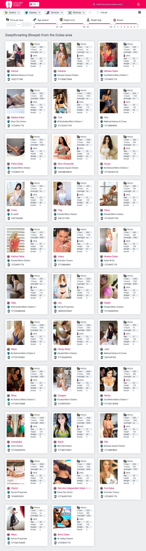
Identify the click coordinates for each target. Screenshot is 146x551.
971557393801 (18, 357)
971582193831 (65, 450)
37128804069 (111, 125)
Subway (32, 12)
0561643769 (110, 357)
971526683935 (111, 311)
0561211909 (63, 218)
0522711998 (17, 79)
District (12, 12)
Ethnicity (76, 12)
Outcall (104, 12)
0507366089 (17, 218)
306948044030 (65, 172)
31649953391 (64, 403)
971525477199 (65, 125)
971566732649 (18, 542)
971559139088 (18, 403)
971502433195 (111, 172)
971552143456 (111, 403)
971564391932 (65, 496)
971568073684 (65, 79)
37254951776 (111, 79)
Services (54, 12)
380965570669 (65, 311)
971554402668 (18, 311)
